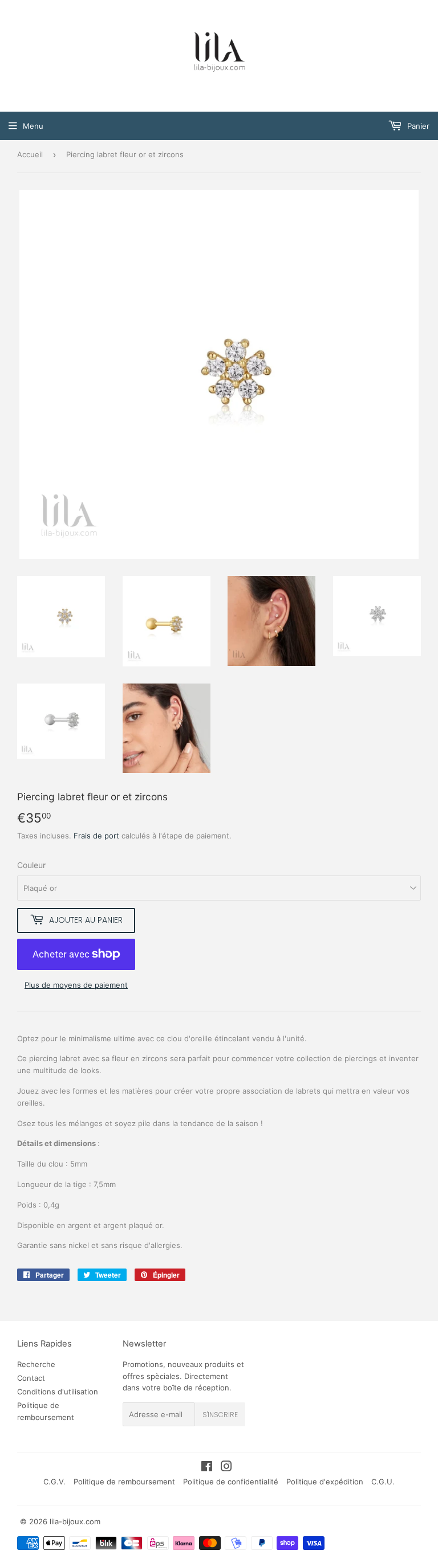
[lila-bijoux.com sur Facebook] (207, 1467)
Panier (417, 125)
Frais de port (96, 835)
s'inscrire (220, 1414)
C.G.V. (54, 1481)
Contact (31, 1377)
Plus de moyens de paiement (76, 984)
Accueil (30, 154)
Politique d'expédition (324, 1481)
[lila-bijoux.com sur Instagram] (226, 1467)
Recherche (36, 1364)
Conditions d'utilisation (57, 1391)
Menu (33, 125)
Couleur (31, 865)
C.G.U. (383, 1481)
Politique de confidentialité (230, 1481)
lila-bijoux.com (75, 1521)
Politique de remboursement (124, 1481)
